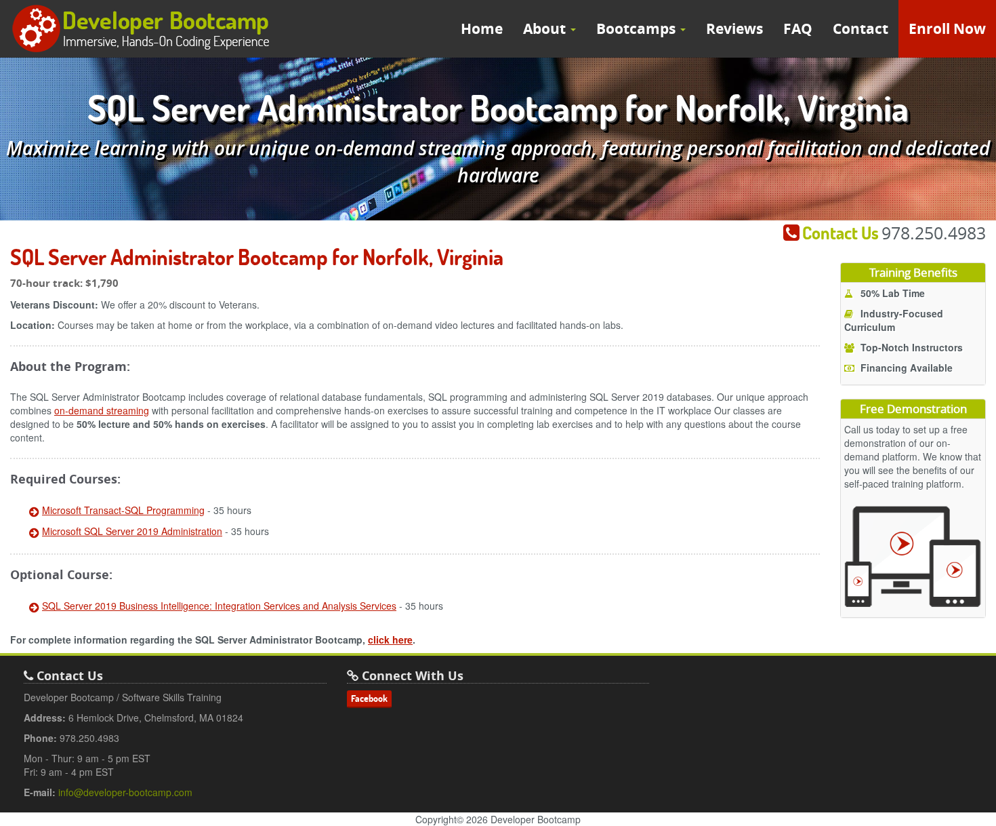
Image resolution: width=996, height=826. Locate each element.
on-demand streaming (101, 410)
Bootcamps (637, 29)
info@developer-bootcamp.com (125, 792)
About (546, 29)
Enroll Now (947, 29)
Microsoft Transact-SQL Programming (123, 510)
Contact (860, 29)
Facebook (369, 698)
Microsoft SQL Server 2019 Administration (132, 531)
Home (482, 29)
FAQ (797, 29)
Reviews (734, 29)
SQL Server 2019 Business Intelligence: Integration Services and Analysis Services (219, 605)
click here (390, 639)
